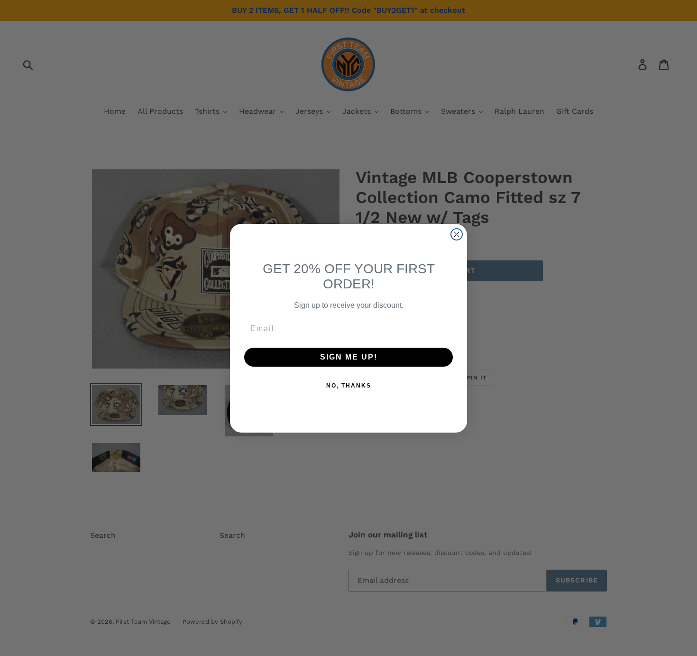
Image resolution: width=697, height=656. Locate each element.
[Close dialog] (456, 234)
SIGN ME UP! (348, 357)
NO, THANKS (348, 385)
